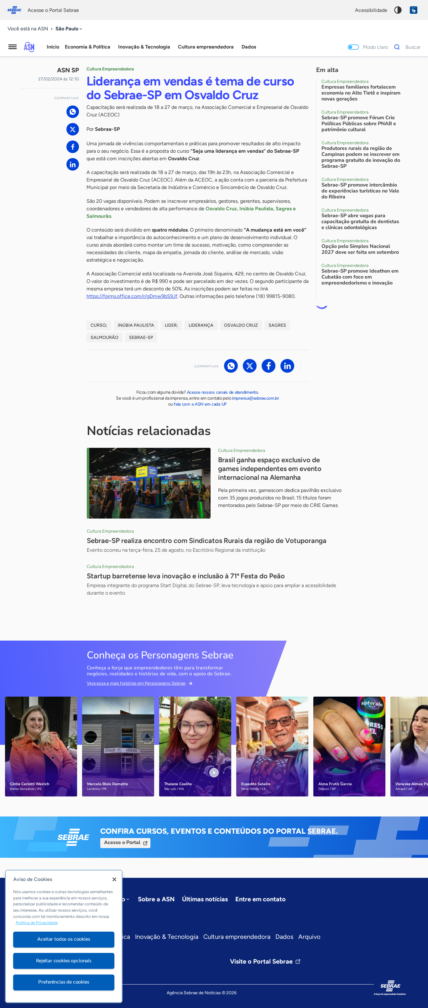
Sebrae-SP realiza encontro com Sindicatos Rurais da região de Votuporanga (206, 540)
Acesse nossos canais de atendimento (222, 392)
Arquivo (309, 936)
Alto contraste (398, 10)
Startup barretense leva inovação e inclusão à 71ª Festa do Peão (186, 576)
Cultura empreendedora (236, 936)
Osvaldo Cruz (241, 325)
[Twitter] (72, 129)
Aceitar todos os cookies (63, 939)
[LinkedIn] (72, 164)
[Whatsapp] (72, 111)
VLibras (413, 10)
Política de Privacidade (37, 922)
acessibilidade (371, 10)
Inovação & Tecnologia (166, 936)
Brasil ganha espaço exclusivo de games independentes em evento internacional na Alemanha (269, 469)
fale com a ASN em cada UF (200, 404)
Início (53, 47)
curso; (99, 325)
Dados (284, 936)
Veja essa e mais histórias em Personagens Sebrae (136, 683)
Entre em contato (260, 899)
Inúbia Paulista (136, 325)
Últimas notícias (205, 899)
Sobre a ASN (156, 899)
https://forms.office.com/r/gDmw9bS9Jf (131, 296)
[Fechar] (114, 879)
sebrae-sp (141, 337)
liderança (201, 325)
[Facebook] (72, 147)
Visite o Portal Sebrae (261, 961)
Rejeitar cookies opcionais (63, 960)
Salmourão (104, 337)
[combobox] (69, 29)
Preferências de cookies (63, 982)
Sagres (277, 325)
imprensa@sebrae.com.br (255, 398)
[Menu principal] (13, 47)
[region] (64, 936)
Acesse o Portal (122, 842)
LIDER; (171, 325)
